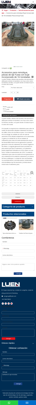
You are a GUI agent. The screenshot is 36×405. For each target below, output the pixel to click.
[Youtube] (9, 303)
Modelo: (5, 106)
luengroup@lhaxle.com (10, 296)
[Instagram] (11, 303)
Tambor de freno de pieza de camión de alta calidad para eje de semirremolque (26, 233)
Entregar (18, 273)
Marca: (4, 109)
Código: (5, 111)
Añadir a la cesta (24, 99)
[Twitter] (6, 303)
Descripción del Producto (10, 115)
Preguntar (7, 99)
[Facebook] (3, 303)
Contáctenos (18, 201)
